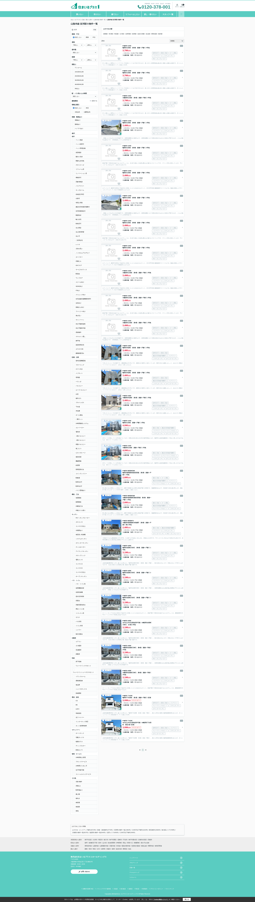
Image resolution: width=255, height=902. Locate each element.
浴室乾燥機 (79, 592)
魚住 (129, 849)
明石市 (100, 839)
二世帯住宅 (79, 240)
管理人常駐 (79, 202)
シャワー (78, 630)
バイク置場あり (80, 490)
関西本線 (151, 846)
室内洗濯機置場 (80, 360)
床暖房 (78, 654)
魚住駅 (148, 34)
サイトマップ (170, 889)
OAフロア (79, 265)
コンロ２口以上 (80, 526)
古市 (98, 849)
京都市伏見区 (142, 839)
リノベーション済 (81, 173)
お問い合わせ (85, 871)
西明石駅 (154, 34)
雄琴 (86, 843)
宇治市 (125, 839)
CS (77, 700)
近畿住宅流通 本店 (88, 889)
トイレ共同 (79, 625)
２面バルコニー (80, 436)
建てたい (115, 14)
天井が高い (79, 248)
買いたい (79, 14)
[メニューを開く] (181, 14)
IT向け (78, 290)
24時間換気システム (82, 423)
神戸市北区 (88, 839)
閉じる (187, 899)
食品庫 (78, 685)
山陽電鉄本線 (104, 846)
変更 (94, 29)
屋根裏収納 (79, 680)
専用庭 (78, 377)
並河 (131, 55)
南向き (78, 798)
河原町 (129, 345)
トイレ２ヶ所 (80, 613)
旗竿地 (78, 340)
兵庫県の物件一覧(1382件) (122, 830)
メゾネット (79, 373)
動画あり (77, 124)
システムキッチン (81, 539)
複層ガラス (79, 741)
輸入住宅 (78, 219)
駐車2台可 (79, 482)
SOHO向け (79, 286)
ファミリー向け (80, 311)
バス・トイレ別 (80, 584)
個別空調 (78, 457)
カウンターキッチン (82, 543)
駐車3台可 (79, 486)
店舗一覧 (132, 867)
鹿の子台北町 (145, 843)
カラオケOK (79, 349)
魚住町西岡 (111, 843)
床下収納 (78, 661)
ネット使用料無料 (81, 726)
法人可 (78, 236)
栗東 (86, 849)
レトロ (78, 244)
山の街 (104, 843)
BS (76, 705)
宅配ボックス (80, 737)
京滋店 (116, 889)
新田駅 (134, 34)
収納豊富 (78, 693)
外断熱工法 (79, 506)
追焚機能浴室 (80, 588)
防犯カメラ (79, 750)
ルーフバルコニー (81, 390)
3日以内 (77, 112)
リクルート (132, 877)
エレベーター (80, 427)
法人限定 (78, 228)
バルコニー (79, 386)
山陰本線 (126, 55)
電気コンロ (79, 559)
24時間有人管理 (81, 757)
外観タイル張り (80, 510)
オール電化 (79, 415)
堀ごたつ (78, 448)
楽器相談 (78, 152)
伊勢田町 (119, 843)
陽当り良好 (79, 156)
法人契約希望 (80, 232)
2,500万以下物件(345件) (127, 832)
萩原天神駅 (141, 34)
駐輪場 (78, 478)
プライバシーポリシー (156, 889)
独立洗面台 (79, 634)
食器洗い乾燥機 (80, 534)
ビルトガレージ (80, 452)
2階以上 (78, 786)
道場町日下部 (93, 843)
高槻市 (150, 839)
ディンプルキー (80, 746)
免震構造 (78, 498)
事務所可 (78, 177)
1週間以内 (87, 112)
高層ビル (78, 261)
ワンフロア (79, 278)
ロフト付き (79, 369)
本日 (87, 108)
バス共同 (78, 621)
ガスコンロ (79, 522)
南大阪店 (123, 889)
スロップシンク (80, 555)
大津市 (95, 839)
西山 (124, 843)
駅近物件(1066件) (154, 830)
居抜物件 (78, 332)
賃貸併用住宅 (80, 345)
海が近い (78, 315)
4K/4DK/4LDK (79, 84)
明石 (94, 849)
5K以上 (77, 88)
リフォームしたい (133, 14)
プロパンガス (80, 402)
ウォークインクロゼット (83, 665)
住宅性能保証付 (80, 211)
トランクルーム (80, 676)
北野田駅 (128, 34)
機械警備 (78, 461)
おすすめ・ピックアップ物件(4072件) (84, 830)
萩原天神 (119, 849)
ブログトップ (133, 862)
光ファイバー (80, 717)
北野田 (103, 849)
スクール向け (80, 282)
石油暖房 (78, 650)
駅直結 (78, 274)
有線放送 (78, 713)
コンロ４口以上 (80, 572)
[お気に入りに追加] (119, 59)
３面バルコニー (80, 440)
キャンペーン (80, 320)
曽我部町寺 (131, 520)
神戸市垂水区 (133, 839)
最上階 (78, 794)
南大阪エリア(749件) (168, 830)
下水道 (78, 406)
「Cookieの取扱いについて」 (161, 899)
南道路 (78, 806)
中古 (94, 37)
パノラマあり (79, 128)
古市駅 (122, 34)
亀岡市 (125, 46)
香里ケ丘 (130, 843)
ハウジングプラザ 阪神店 (103, 889)
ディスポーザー (80, 547)
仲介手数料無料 (80, 324)
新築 (87, 37)
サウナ (78, 617)
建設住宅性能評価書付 (83, 207)
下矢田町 (130, 695)
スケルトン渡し (80, 336)
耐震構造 (78, 502)
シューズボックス (81, 689)
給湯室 (78, 465)
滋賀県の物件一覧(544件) (97, 832)
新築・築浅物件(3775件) (105, 830)
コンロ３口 (79, 568)
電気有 (78, 432)
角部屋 (78, 802)
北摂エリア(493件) (113, 832)
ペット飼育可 (80, 144)
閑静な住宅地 (80, 161)
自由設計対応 (80, 194)
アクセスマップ (134, 872)
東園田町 (137, 843)
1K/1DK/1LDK (79, 72)
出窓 (77, 394)
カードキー (79, 257)
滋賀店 (130, 889)
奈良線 (118, 846)
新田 (113, 849)
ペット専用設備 (80, 148)
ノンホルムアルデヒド (83, 253)
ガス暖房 (78, 645)
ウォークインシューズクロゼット (83, 672)
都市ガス (78, 398)
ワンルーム (78, 67)
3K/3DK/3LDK (79, 80)
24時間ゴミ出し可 (81, 766)
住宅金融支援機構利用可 (83, 299)
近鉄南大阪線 (135, 846)
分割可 (78, 198)
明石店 (137, 889)
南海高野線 (158, 846)
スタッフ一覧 (168, 14)
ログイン (177, 6)
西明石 (125, 849)
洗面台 (78, 600)
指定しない (78, 37)
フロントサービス (81, 761)
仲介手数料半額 (80, 328)
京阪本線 (112, 846)
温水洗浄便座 (80, 596)
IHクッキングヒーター (83, 518)
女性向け (78, 303)
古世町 (129, 46)
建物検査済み (80, 353)
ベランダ (78, 381)
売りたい (97, 14)
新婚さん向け (80, 307)
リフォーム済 (80, 169)
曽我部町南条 (131, 470)
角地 (77, 811)
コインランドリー (81, 473)
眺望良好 (78, 215)
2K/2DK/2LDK (79, 76)
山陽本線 (96, 846)
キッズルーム (80, 190)
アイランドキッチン (82, 551)
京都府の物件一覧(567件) (80, 832)
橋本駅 (160, 34)
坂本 (100, 843)
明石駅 (116, 34)
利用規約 (144, 889)
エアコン (78, 641)
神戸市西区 (112, 839)
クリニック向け (80, 294)
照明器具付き (80, 469)
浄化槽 (78, 411)
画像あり (77, 120)
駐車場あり (79, 790)
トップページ (133, 858)
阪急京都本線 (126, 846)
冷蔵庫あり (79, 530)
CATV (77, 709)
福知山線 (144, 846)
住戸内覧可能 (80, 770)
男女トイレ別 (80, 609)
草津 (90, 849)
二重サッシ (79, 419)
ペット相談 (79, 140)
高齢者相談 (79, 182)
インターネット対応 (82, 721)
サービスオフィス (81, 269)
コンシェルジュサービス (83, 774)
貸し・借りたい (150, 14)
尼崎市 (120, 839)
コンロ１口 (79, 564)
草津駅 (111, 34)
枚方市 (106, 839)
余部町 (129, 545)
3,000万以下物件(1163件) (140, 830)
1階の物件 (79, 781)
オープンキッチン (81, 576)
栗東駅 (105, 34)
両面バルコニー (80, 444)
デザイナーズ (80, 165)
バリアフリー (80, 186)
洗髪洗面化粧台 (80, 605)
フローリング (80, 365)
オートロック (80, 733)
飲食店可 (78, 223)
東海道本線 (88, 846)
